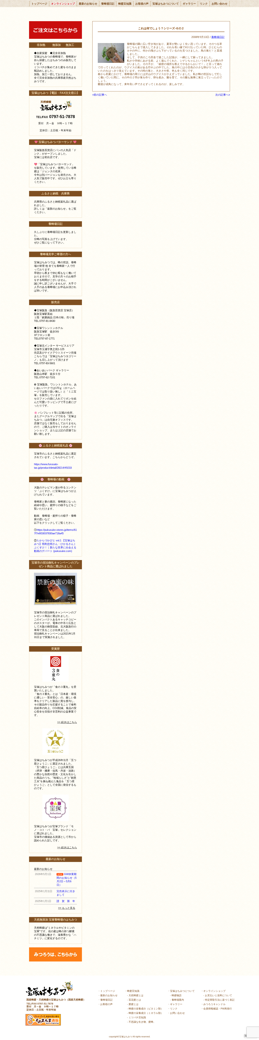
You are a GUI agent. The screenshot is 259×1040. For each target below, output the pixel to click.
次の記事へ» (222, 94)
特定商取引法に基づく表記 (220, 999)
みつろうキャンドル (214, 1004)
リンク (204, 3)
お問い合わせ (219, 3)
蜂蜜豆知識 (124, 3)
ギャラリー (189, 3)
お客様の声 (142, 3)
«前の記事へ (99, 94)
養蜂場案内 (178, 999)
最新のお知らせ (88, 3)
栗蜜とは (133, 1004)
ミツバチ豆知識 (137, 1017)
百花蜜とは (135, 999)
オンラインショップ (63, 3)
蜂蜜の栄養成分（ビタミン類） (146, 1008)
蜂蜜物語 (176, 995)
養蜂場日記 (107, 3)
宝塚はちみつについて (165, 3)
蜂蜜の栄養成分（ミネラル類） (146, 1013)
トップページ (39, 3)
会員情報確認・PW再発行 (217, 1008)
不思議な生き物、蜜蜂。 (142, 1021)
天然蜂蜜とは (136, 995)
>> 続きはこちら (67, 722)
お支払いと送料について (218, 995)
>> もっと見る (66, 907)
